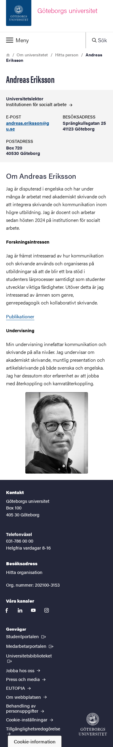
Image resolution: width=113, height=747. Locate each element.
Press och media (23, 679)
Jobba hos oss (21, 670)
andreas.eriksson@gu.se (27, 126)
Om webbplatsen (24, 697)
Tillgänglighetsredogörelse (33, 728)
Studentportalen (26, 636)
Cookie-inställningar (27, 719)
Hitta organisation (24, 572)
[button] (43, 40)
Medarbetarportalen (30, 645)
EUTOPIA (16, 688)
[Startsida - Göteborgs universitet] (93, 724)
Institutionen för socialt (37, 104)
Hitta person (66, 54)
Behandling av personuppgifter (22, 708)
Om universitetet (32, 54)
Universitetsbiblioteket (33, 655)
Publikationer (20, 316)
